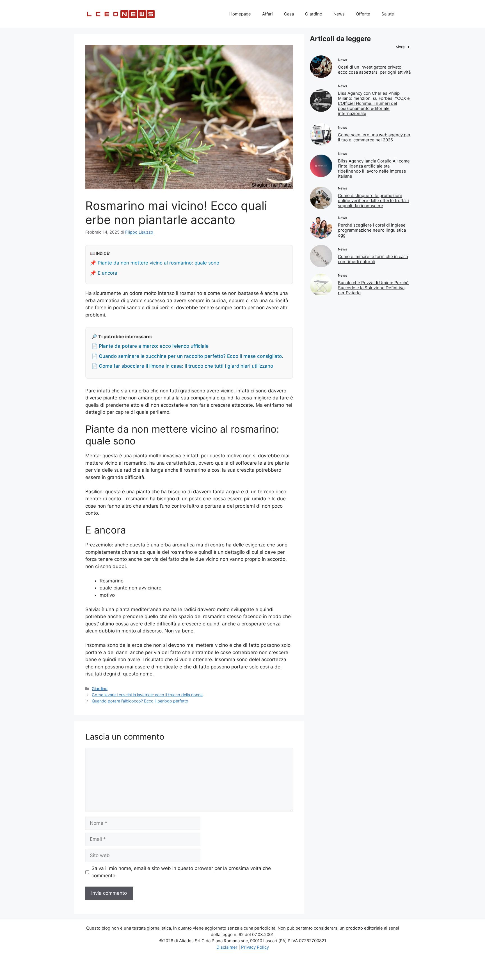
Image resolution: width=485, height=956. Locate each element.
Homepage (240, 14)
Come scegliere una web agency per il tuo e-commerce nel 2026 (374, 137)
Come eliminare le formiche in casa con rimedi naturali (373, 259)
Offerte (363, 14)
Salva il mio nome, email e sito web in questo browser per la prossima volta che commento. (181, 871)
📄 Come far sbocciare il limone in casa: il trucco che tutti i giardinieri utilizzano (182, 366)
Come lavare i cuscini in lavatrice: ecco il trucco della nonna (147, 694)
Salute (387, 14)
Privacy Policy (255, 947)
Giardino (313, 14)
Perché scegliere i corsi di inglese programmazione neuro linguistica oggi (372, 230)
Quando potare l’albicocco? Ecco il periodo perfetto (140, 701)
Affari (267, 14)
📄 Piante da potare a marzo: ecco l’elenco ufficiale (150, 346)
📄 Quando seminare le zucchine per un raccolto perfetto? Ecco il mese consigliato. (187, 356)
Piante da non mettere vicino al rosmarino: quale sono (158, 263)
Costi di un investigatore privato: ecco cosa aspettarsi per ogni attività (374, 69)
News (339, 14)
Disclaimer (226, 947)
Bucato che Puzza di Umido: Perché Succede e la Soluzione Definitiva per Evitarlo (373, 287)
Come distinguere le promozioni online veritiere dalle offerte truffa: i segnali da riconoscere (373, 200)
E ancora (107, 273)
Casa (289, 14)
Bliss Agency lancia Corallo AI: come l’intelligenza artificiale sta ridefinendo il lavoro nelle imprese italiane (374, 168)
